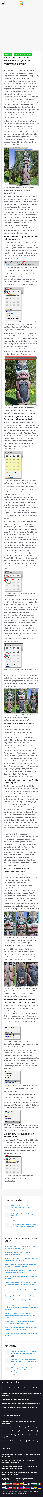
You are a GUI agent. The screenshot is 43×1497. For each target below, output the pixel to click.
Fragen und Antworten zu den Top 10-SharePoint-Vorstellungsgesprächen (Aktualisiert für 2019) (21, 1307)
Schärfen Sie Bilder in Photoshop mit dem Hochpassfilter (21, 1403)
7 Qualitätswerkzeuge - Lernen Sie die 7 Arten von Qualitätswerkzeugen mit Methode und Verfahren (20, 1284)
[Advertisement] (21, 28)
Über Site (36, 1491)
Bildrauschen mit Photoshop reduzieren (15, 1399)
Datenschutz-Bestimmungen (17, 1493)
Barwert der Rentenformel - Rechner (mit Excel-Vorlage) (20, 1441)
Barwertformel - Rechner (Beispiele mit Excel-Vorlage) (20, 1431)
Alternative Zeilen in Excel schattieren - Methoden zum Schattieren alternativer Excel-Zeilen (20, 1315)
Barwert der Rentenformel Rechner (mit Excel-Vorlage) (20, 1427)
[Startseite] (21, 3)
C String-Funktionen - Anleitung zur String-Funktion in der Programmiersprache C (23, 1216)
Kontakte (4, 1493)
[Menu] (3, 3)
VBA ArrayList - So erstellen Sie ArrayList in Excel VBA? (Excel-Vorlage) (22, 1370)
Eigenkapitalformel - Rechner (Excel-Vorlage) (20, 1296)
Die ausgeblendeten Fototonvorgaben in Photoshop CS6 (21, 1407)
